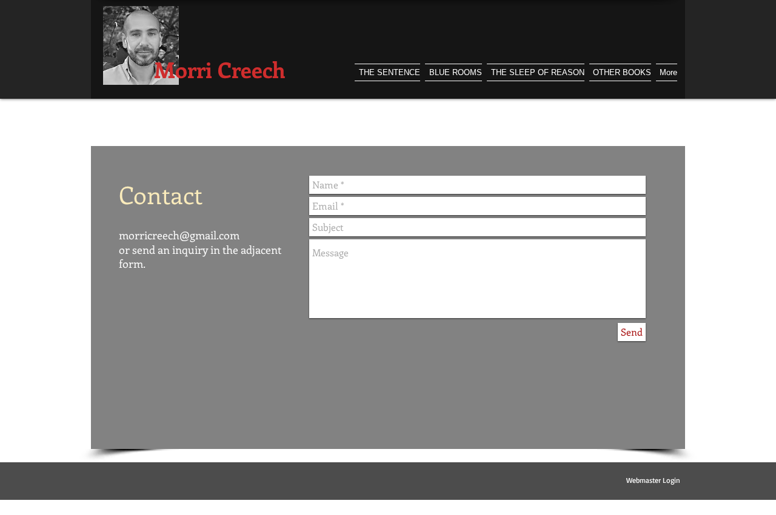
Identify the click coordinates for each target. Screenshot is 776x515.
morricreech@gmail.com (179, 235)
